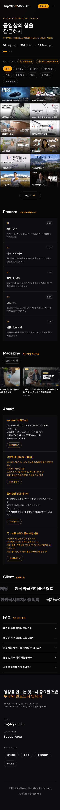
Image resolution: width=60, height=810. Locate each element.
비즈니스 (46, 74)
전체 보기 (10, 359)
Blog (26, 753)
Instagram (43, 753)
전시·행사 (34, 67)
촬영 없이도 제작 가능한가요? (18, 656)
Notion (10, 762)
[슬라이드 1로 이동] (3, 50)
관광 (7, 74)
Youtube (11, 753)
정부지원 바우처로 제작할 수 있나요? (22, 646)
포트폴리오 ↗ (15, 557)
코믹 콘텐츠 (10, 80)
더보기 (30, 194)
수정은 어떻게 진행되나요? (17, 666)
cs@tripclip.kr (14, 723)
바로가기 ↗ (14, 444)
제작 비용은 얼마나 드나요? (17, 627)
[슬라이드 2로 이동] (7, 50)
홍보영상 (19, 67)
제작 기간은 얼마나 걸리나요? (18, 636)
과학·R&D (20, 74)
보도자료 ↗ (14, 520)
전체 (7, 67)
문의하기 (43, 6)
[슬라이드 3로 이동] (11, 50)
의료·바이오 (49, 67)
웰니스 (33, 74)
